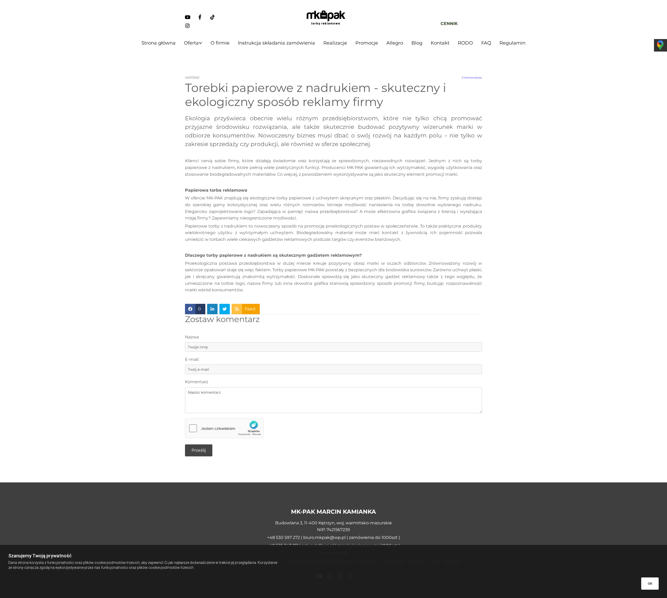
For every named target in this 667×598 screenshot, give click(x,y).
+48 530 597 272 (284, 537)
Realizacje (335, 43)
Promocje (366, 43)
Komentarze (472, 77)
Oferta (191, 43)
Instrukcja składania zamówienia (276, 43)
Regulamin (512, 43)
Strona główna (158, 43)
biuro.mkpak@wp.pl (324, 537)
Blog (416, 43)
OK (650, 584)
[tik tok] (212, 17)
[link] (193, 43)
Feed (250, 308)
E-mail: (192, 359)
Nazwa (192, 337)
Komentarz (196, 381)
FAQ (486, 43)
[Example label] (187, 17)
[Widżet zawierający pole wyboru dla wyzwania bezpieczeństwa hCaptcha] (224, 428)
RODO (465, 43)
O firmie (220, 43)
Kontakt (440, 43)
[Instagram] (187, 25)
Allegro (394, 43)
